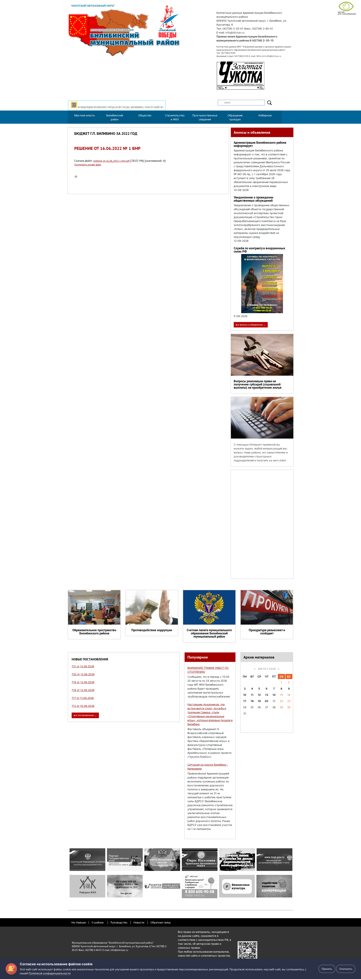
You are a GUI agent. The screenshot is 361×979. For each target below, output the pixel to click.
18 (252, 701)
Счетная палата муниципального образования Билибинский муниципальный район (209, 633)
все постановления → (85, 715)
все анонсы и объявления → (250, 324)
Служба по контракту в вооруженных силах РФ (259, 249)
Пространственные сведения (204, 117)
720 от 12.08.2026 (83, 674)
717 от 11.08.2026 (83, 698)
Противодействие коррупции (151, 630)
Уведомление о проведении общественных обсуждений (253, 199)
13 (266, 694)
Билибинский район (114, 117)
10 (244, 694)
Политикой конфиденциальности (50, 973)
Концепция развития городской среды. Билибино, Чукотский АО (120, 107)
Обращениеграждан (235, 117)
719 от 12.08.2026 (83, 682)
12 (259, 694)
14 (273, 694)
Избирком (265, 115)
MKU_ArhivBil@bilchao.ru (268, 56)
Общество (144, 115)
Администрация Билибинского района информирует (260, 144)
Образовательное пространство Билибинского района (94, 631)
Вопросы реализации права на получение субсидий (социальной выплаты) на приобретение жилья (257, 384)
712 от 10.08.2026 (83, 705)
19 (259, 701)
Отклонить (345, 968)
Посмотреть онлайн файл (87, 164)
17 (244, 701)
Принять (327, 968)
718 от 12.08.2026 (83, 690)
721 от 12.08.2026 (83, 666)
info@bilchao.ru (234, 32)
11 (252, 694)
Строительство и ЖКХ (174, 117)
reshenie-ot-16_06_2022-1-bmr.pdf (111, 161)
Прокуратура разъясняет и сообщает (267, 631)
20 (266, 701)
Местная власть (84, 115)
